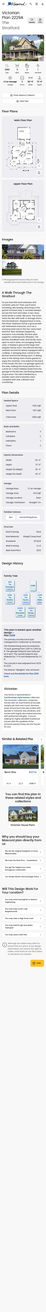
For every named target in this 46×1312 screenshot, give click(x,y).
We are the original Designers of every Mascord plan (21, 852)
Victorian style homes (18, 698)
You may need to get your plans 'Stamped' (19, 926)
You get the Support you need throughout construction (18, 869)
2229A (9, 595)
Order (38, 963)
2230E (40, 595)
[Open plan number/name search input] (31, 4)
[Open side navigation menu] (3, 4)
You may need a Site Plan (16, 935)
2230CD (31, 608)
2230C (25, 595)
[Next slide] (41, 739)
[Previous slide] (35, 739)
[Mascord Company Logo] (17, 4)
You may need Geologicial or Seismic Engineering (21, 901)
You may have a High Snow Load (19, 918)
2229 (10, 582)
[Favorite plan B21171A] (35, 748)
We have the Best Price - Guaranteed (21, 860)
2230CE (20, 608)
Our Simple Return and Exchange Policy (22, 877)
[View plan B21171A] (21, 757)
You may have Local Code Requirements (16, 910)
